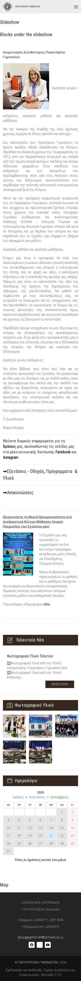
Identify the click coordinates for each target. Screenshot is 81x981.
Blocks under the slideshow (26, 34)
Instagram (10, 457)
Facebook (63, 452)
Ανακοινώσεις (20, 492)
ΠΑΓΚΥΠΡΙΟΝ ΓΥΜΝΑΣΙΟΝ (38, 962)
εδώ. (47, 604)
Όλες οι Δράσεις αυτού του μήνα (40, 860)
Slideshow (9, 22)
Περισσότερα (59, 684)
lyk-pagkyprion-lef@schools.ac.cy (40, 937)
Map (4, 885)
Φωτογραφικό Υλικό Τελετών (30, 656)
